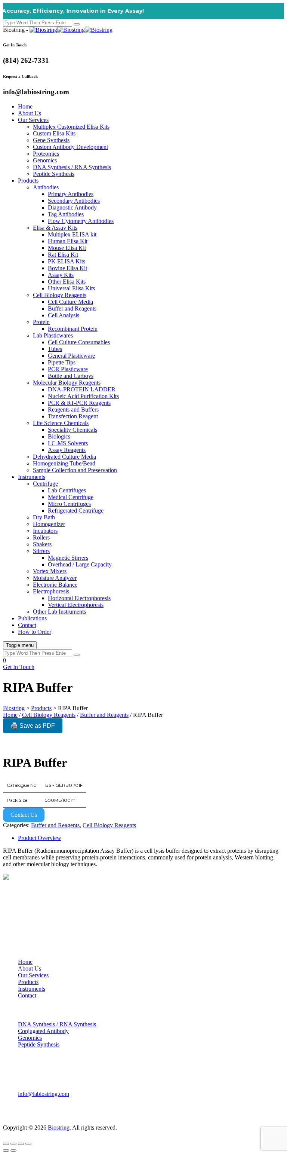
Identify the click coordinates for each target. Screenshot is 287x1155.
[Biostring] (71, 30)
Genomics (45, 160)
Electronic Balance (55, 584)
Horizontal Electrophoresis (79, 598)
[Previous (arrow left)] (6, 1150)
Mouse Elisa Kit (67, 248)
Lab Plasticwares (53, 335)
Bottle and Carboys (70, 376)
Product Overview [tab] (39, 838)
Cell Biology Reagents (59, 295)
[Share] (21, 1144)
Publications (32, 618)
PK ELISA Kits (66, 261)
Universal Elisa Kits (71, 288)
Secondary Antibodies (74, 201)
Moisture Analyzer (55, 578)
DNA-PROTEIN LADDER (81, 389)
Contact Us (23, 815)
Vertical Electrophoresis (76, 605)
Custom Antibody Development (70, 147)
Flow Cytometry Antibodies (81, 221)
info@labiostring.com (43, 1094)
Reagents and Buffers (73, 409)
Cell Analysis (63, 315)
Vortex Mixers (50, 571)
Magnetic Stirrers (68, 557)
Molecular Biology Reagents (67, 382)
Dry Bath (44, 517)
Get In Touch (18, 667)
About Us (29, 113)
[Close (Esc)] (28, 1144)
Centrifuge (45, 483)
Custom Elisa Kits (54, 133)
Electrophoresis (51, 591)
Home (25, 106)
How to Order (34, 632)
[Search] (77, 24)
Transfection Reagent (73, 416)
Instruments (31, 477)
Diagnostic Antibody (72, 207)
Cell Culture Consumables (79, 342)
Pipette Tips (61, 362)
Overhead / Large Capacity (80, 564)
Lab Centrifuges (67, 490)
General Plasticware (71, 355)
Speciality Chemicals (72, 430)
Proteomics (46, 153)
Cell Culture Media (70, 302)
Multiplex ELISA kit (72, 234)
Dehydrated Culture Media (64, 456)
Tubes (55, 349)
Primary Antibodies (70, 194)
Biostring (59, 1127)
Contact (27, 625)
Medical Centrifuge (70, 497)
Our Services (33, 120)
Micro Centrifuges (69, 504)
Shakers (42, 544)
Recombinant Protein (73, 329)
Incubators (45, 531)
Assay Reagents (67, 450)
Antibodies (46, 187)
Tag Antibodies (66, 214)
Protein (41, 322)
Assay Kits (61, 275)
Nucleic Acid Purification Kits (83, 396)
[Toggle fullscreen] (13, 1144)
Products (28, 180)
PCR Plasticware (68, 369)
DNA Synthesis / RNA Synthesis (72, 167)
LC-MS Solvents (68, 443)
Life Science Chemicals (61, 423)
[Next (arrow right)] (13, 1150)
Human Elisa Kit (67, 241)
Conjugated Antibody (43, 1031)
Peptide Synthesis (53, 174)
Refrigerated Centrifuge (76, 510)
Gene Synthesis (51, 140)
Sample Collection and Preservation (75, 470)
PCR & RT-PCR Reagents (79, 403)
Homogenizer (49, 524)
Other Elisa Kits (67, 281)
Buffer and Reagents (72, 308)
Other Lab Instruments (59, 611)
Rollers (41, 537)
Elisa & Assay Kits (55, 227)
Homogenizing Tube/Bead (64, 463)
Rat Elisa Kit (63, 254)
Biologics (59, 436)
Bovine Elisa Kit (67, 268)
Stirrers (41, 551)
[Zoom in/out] (6, 1144)
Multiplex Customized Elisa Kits (71, 126)
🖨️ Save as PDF (32, 725)
